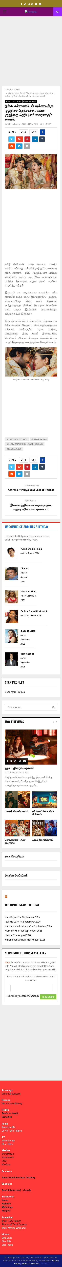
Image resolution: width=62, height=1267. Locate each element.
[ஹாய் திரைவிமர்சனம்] (31, 747)
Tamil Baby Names (11, 1221)
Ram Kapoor (27, 653)
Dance (5, 1200)
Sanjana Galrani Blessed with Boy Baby (25, 444)
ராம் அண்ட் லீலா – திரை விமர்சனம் (43, 812)
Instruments (8, 1157)
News (8, 101)
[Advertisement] (31, 51)
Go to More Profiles (15, 692)
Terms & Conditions (30, 1263)
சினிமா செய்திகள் (29, 101)
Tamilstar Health (10, 1113)
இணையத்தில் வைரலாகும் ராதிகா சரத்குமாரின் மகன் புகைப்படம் (31, 507)
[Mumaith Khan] (11, 602)
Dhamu (24, 568)
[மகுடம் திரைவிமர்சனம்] (44, 828)
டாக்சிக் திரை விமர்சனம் (16, 811)
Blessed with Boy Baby (17, 439)
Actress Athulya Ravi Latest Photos (31, 489)
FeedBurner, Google (29, 996)
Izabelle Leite (28, 631)
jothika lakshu (14, 124)
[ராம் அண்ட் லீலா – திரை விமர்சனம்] (44, 799)
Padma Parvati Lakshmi (34, 611)
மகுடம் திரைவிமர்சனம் (42, 840)
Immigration (8, 1154)
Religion (6, 1210)
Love (4, 1161)
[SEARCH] (53, 707)
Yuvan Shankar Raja (31, 549)
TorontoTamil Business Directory (18, 1177)
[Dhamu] (11, 579)
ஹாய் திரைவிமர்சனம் (19, 768)
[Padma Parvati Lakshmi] (11, 622)
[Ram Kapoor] (11, 665)
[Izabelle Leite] (11, 642)
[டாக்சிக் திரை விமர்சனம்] (17, 799)
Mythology (7, 1207)
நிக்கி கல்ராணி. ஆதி (14, 449)
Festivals (6, 1203)
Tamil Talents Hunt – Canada (16, 1190)
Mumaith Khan (28, 591)
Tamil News (16, 101)
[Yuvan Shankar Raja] (11, 560)
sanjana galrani (39, 439)
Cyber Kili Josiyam (11, 1093)
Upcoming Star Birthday (22, 905)
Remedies (7, 1117)
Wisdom (6, 1164)
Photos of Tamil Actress (14, 1224)
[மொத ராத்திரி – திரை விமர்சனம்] (17, 828)
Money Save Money (12, 1103)
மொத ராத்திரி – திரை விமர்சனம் (15, 841)
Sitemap (44, 1263)
